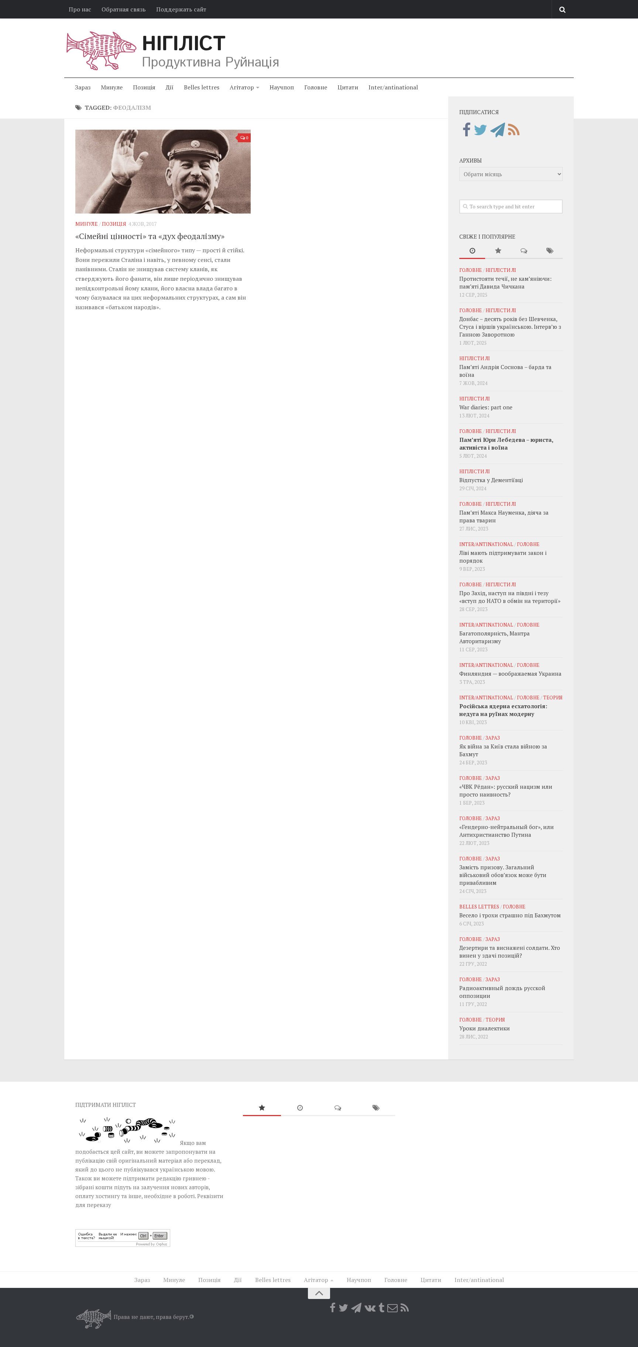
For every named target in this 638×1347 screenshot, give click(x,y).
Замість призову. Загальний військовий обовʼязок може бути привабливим (502, 874)
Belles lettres (201, 87)
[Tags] (550, 251)
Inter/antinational (393, 87)
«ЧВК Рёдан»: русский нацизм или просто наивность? (505, 790)
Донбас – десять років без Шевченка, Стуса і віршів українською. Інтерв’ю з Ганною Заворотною (510, 326)
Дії (170, 87)
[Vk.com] (369, 1308)
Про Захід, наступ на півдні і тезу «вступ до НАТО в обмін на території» (509, 596)
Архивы (470, 160)
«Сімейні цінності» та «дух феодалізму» (149, 236)
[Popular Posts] (498, 251)
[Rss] (513, 130)
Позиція (144, 87)
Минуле (112, 87)
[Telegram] (497, 130)
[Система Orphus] (122, 1244)
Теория (552, 697)
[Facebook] (466, 130)
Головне (315, 87)
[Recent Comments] (524, 251)
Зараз (82, 87)
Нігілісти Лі (501, 270)
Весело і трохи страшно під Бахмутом (510, 915)
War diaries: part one (485, 407)
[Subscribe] (392, 1308)
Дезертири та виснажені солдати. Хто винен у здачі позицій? (509, 951)
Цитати (347, 87)
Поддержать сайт (181, 9)
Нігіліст (183, 44)
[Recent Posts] (472, 251)
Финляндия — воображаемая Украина (510, 673)
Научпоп (282, 87)
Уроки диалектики (484, 1028)
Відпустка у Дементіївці (491, 480)
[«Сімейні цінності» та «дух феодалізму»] (163, 172)
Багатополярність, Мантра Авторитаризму (494, 637)
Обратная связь (124, 9)
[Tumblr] (381, 1308)
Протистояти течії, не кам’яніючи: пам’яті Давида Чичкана (505, 282)
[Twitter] (480, 130)
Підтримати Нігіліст (105, 1104)
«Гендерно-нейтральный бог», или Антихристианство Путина (506, 830)
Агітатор (242, 87)
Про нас (80, 9)
